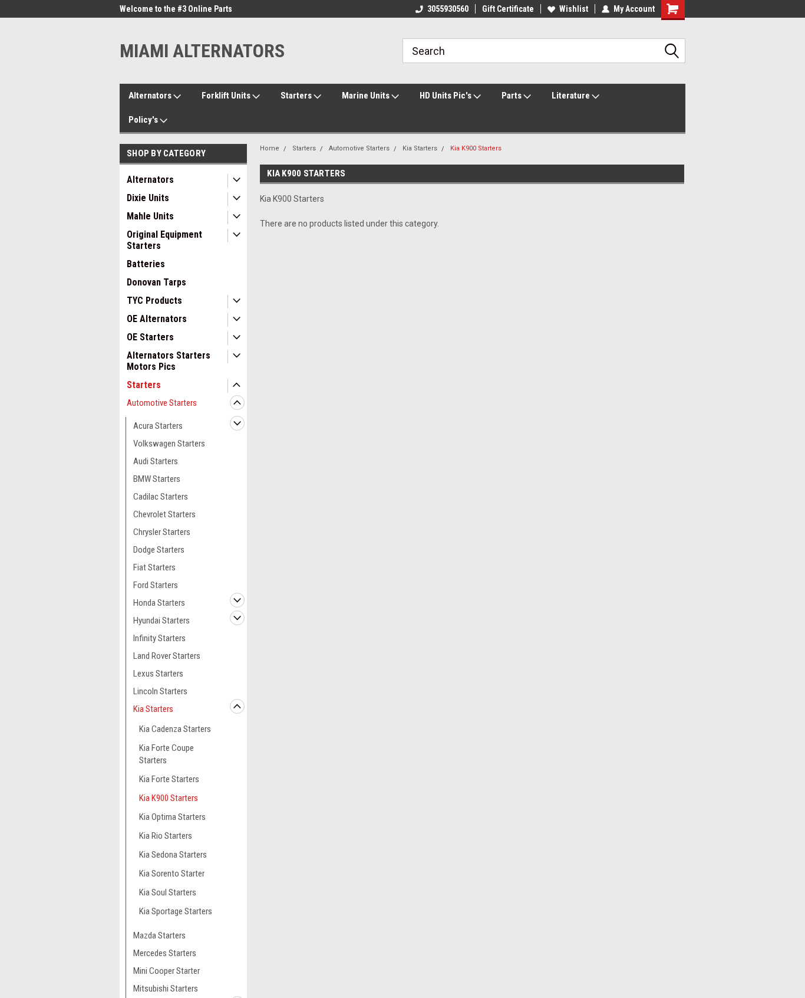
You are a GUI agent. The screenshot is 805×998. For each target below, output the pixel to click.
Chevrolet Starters (164, 514)
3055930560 (448, 9)
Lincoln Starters (160, 691)
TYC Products (154, 300)
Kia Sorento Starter (171, 873)
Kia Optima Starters (172, 817)
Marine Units (366, 95)
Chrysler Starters (161, 532)
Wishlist (573, 9)
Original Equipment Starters (164, 240)
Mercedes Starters (164, 953)
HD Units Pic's (446, 95)
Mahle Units (150, 216)
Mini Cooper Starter (166, 971)
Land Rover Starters (166, 656)
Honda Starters (159, 603)
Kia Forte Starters (169, 779)
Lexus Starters (158, 673)
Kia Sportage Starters (175, 911)
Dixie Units (148, 197)
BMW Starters (156, 479)
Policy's (144, 119)
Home (269, 148)
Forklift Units (227, 95)
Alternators (150, 95)
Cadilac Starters (160, 496)
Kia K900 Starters (168, 798)
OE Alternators (157, 318)
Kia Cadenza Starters (175, 729)
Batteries (146, 264)
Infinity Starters (159, 638)
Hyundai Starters (161, 620)
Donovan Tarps (156, 282)
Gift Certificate (508, 9)
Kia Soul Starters (167, 892)
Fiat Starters (154, 567)
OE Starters (150, 337)
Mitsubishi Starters (165, 988)
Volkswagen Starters (169, 443)
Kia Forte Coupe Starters (166, 754)
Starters (297, 95)
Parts (512, 95)
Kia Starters (153, 709)
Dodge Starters (158, 549)
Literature (572, 95)
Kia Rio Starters (165, 835)
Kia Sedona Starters (173, 854)
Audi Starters (155, 461)
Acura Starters (158, 426)
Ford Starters (155, 585)
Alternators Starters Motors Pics (168, 361)
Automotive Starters (162, 403)
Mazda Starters (159, 935)
